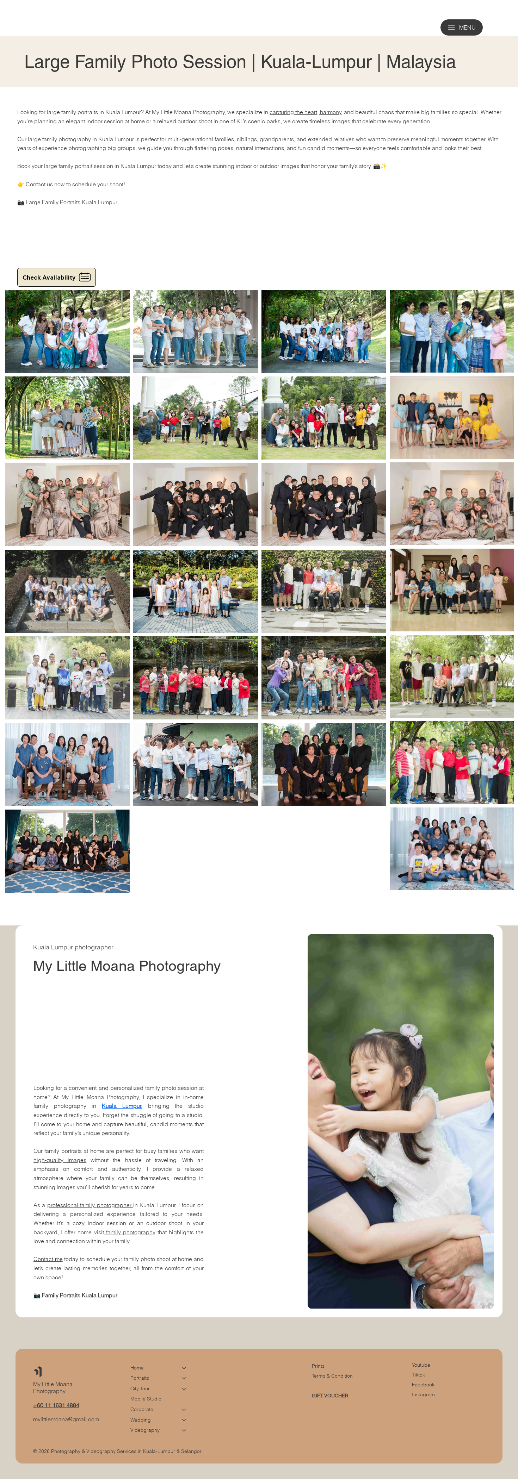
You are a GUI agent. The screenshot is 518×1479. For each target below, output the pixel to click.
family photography (129, 1232)
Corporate (141, 1409)
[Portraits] (184, 1378)
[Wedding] (184, 1420)
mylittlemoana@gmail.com (66, 1419)
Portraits (139, 1378)
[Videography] (184, 1430)
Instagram (423, 1394)
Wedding (140, 1420)
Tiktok (418, 1375)
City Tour (140, 1388)
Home (137, 1368)
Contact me (48, 1258)
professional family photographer (90, 1205)
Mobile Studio (145, 1399)
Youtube (421, 1365)
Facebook (423, 1384)
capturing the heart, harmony (305, 112)
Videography (145, 1430)
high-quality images (59, 1159)
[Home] (184, 1368)
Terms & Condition (332, 1376)
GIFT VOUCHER (330, 1395)
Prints (318, 1366)
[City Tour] (184, 1389)
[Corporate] (184, 1409)
